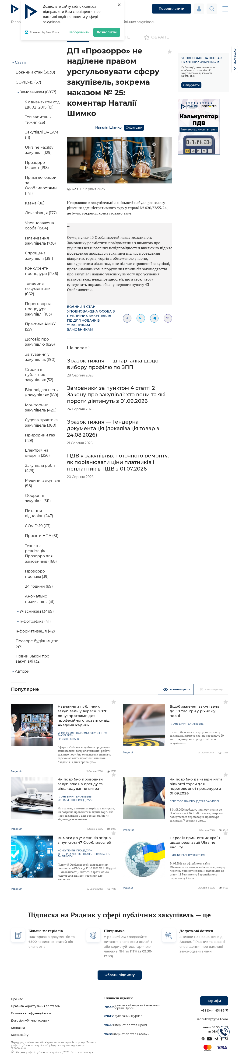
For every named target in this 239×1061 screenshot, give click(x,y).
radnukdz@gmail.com (212, 1019)
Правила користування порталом (35, 1006)
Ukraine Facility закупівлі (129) (39, 150)
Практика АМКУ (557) (40, 326)
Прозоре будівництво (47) (37, 643)
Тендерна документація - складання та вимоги (84, 855)
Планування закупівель (187, 724)
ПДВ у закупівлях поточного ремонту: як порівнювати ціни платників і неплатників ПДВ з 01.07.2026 (118, 462)
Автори (22, 671)
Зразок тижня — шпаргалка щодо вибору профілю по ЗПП (112, 364)
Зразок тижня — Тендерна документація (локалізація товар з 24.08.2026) (113, 428)
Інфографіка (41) (35, 621)
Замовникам (80, 329)
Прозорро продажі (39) (37, 574)
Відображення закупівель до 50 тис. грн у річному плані (194, 711)
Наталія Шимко (108, 127)
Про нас (17, 999)
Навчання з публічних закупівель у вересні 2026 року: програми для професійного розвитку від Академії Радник (84, 715)
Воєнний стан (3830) (35, 72)
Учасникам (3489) (37, 611)
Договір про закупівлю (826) (40, 342)
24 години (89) (39, 586)
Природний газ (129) (40, 438)
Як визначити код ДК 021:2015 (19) (42, 104)
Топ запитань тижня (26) (38, 119)
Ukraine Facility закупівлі (187, 855)
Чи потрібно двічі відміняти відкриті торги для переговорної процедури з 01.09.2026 (196, 786)
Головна (18, 22)
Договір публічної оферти (30, 1020)
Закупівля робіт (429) (40, 468)
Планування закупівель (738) (40, 241)
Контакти (18, 1027)
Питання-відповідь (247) (39, 513)
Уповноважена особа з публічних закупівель (91, 313)
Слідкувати (134, 127)
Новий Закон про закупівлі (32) (32, 659)
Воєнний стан (81, 307)
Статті (20, 62)
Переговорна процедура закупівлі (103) (38, 309)
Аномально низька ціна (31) (39, 599)
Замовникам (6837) (38, 92)
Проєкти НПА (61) (41, 536)
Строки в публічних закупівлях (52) (39, 374)
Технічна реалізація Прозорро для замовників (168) (41, 554)
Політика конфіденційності (31, 1013)
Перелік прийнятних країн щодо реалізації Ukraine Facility (195, 842)
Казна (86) (34, 203)
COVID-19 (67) (28, 82)
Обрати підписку (120, 975)
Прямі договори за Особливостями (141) (41, 185)
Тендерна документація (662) (38, 288)
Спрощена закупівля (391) (39, 255)
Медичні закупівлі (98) (42, 483)
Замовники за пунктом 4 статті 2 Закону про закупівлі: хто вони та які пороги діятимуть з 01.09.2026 (116, 394)
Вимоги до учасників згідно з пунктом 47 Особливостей (84, 840)
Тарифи (214, 1001)
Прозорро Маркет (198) (37, 165)
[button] (186, 103)
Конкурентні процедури (75, 800)
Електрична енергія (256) (37, 453)
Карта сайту (19, 1034)
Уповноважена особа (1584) (39, 225)
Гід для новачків (83, 320)
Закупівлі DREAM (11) (41, 135)
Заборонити (79, 32)
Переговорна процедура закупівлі (194, 801)
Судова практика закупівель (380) (41, 422)
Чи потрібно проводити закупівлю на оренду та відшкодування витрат (80, 784)
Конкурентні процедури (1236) (41, 271)
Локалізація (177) (41, 213)
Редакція (16, 771)
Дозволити (107, 32)
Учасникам (78, 325)
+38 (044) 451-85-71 (214, 1010)
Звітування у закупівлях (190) (40, 357)
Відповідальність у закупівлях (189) (41, 392)
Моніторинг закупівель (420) (40, 407)
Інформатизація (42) (35, 631)
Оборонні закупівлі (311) (38, 498)
